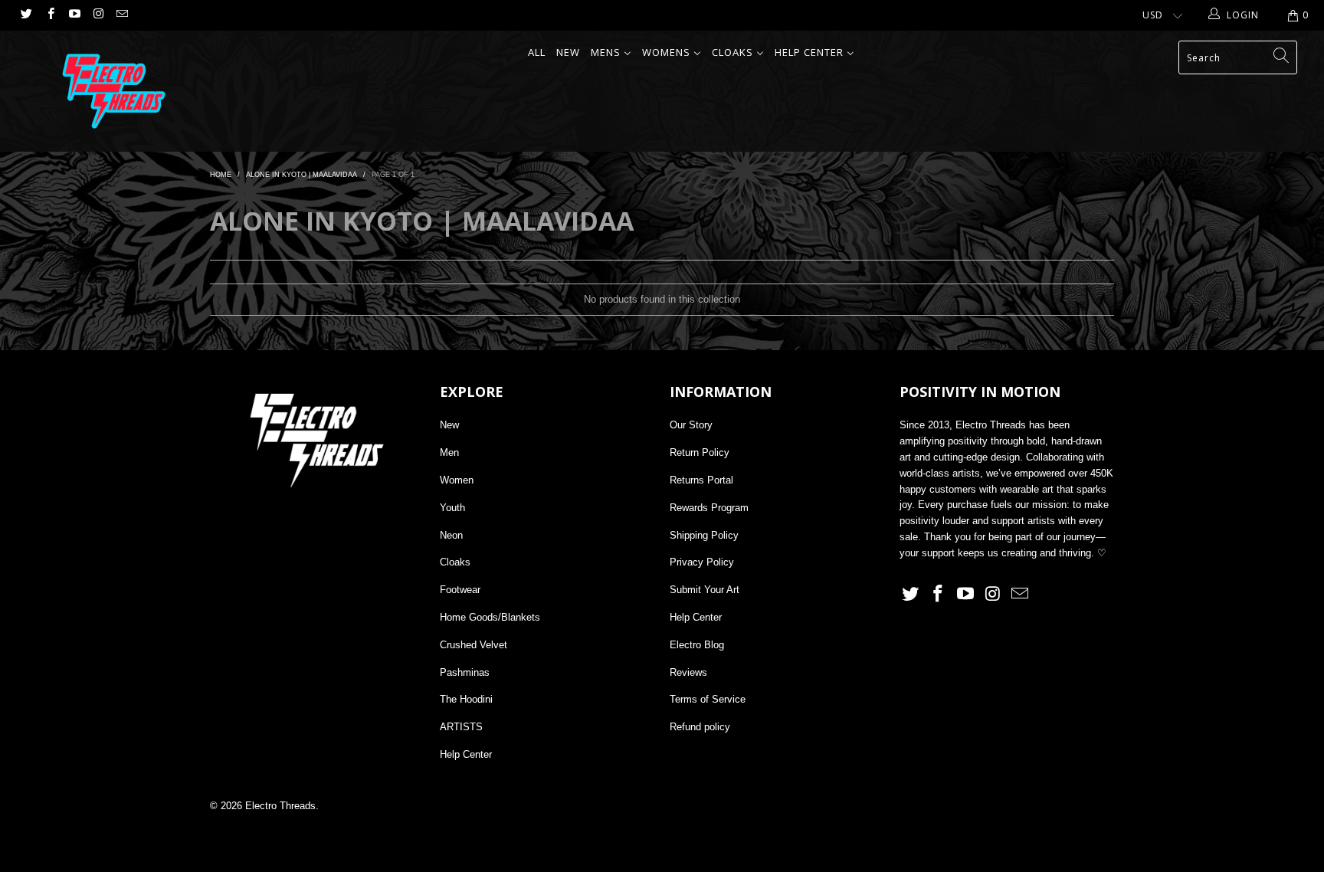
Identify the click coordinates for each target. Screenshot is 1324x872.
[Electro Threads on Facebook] (49, 15)
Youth (452, 507)
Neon (451, 535)
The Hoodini (466, 699)
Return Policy (699, 452)
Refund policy (700, 727)
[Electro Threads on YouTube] (73, 15)
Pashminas (465, 672)
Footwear (460, 589)
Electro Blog (697, 645)
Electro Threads (280, 805)
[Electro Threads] (113, 91)
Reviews (688, 672)
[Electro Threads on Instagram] (97, 15)
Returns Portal (701, 480)
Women (457, 480)
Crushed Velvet (473, 645)
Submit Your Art (704, 589)
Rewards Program (709, 507)
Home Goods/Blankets (490, 617)
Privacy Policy (702, 562)
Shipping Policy (704, 535)
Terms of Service (708, 699)
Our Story (691, 425)
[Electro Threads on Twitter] (25, 15)
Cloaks (455, 562)
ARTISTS (461, 727)
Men (449, 452)
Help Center (466, 754)
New (449, 425)
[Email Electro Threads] (121, 15)
